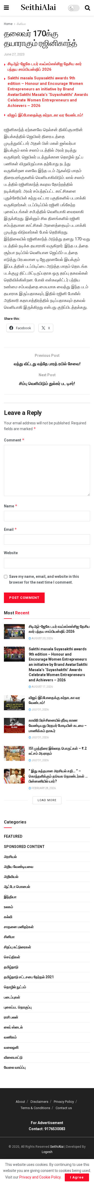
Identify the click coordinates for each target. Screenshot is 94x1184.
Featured (13, 836)
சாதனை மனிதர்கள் (19, 927)
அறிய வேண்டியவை (18, 866)
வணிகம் (10, 1037)
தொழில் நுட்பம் (15, 987)
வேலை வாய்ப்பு (15, 1067)
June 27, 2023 (14, 54)
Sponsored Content (24, 847)
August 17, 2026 (42, 686)
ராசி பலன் (11, 1017)
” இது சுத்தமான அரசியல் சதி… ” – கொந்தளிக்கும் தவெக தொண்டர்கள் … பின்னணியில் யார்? (58, 776)
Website (11, 553)
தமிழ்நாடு (11, 967)
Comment (14, 439)
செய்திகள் (12, 957)
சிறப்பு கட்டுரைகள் (17, 947)
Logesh (47, 1152)
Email (10, 529)
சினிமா (21, 24)
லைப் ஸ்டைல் (13, 1027)
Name (10, 505)
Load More (47, 800)
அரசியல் (10, 856)
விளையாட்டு (13, 1057)
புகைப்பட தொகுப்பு (18, 1007)
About (20, 1102)
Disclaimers (39, 1102)
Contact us (64, 1108)
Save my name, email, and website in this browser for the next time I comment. (44, 579)
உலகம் (8, 907)
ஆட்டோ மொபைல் (17, 886)
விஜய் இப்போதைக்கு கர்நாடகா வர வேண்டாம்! (45, 115)
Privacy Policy (64, 1102)
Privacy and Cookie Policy (40, 1177)
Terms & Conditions (35, 1108)
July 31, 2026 (40, 709)
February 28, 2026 (43, 788)
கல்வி (8, 917)
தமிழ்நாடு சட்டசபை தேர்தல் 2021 (29, 977)
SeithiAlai (38, 7)
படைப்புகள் (12, 997)
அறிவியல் (11, 876)
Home (8, 24)
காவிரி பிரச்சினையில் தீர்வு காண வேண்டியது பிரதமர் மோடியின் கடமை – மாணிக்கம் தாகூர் (58, 725)
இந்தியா (10, 897)
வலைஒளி (11, 1047)
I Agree (77, 1177)
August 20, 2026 (42, 638)
